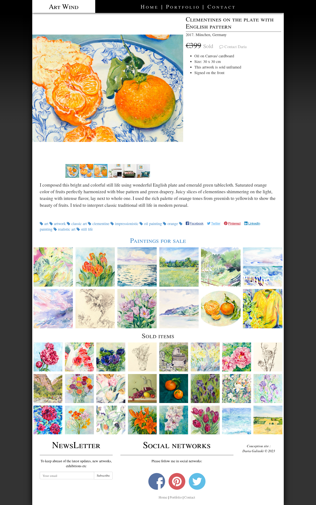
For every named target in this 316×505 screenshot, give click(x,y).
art (46, 223)
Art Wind (63, 6)
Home (150, 6)
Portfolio (183, 6)
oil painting (153, 223)
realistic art (67, 229)
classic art (79, 223)
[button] (107, 88)
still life (86, 229)
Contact (221, 6)
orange (172, 223)
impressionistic (127, 223)
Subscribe (103, 475)
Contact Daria (235, 46)
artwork (60, 223)
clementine (100, 223)
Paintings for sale (158, 240)
